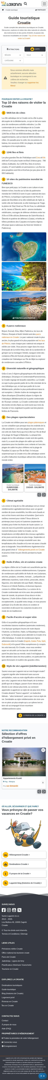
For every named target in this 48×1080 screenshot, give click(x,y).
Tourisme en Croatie (10, 969)
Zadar (33, 641)
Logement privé (8, 997)
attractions (13, 49)
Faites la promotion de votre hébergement (21, 1038)
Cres (38, 158)
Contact (5, 1021)
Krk (44, 158)
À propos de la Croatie (33, 715)
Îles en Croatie (8, 1006)
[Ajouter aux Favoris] (43, 750)
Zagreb (27, 641)
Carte (37, 49)
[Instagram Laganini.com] (9, 910)
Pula (39, 641)
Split (43, 641)
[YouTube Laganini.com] (14, 910)
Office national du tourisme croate (15, 953)
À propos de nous (9, 1025)
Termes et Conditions (10, 934)
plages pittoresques (36, 422)
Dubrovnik (6, 644)
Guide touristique (9, 989)
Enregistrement (10, 1046)
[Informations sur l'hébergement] (43, 782)
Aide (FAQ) (6, 1029)
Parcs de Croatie (9, 957)
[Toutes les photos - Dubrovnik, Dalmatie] (24, 306)
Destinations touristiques (12, 985)
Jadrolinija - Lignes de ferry (13, 961)
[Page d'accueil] (3, 10)
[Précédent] (39, 494)
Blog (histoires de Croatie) (12, 993)
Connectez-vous (10, 1042)
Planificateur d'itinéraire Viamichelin (16, 965)
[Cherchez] (26, 4)
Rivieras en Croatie (10, 1001)
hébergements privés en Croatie (31, 550)
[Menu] (44, 3)
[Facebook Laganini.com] (4, 910)
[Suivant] (44, 494)
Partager (41, 10)
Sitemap (24, 934)
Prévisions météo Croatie (12, 949)
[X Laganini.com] (19, 910)
